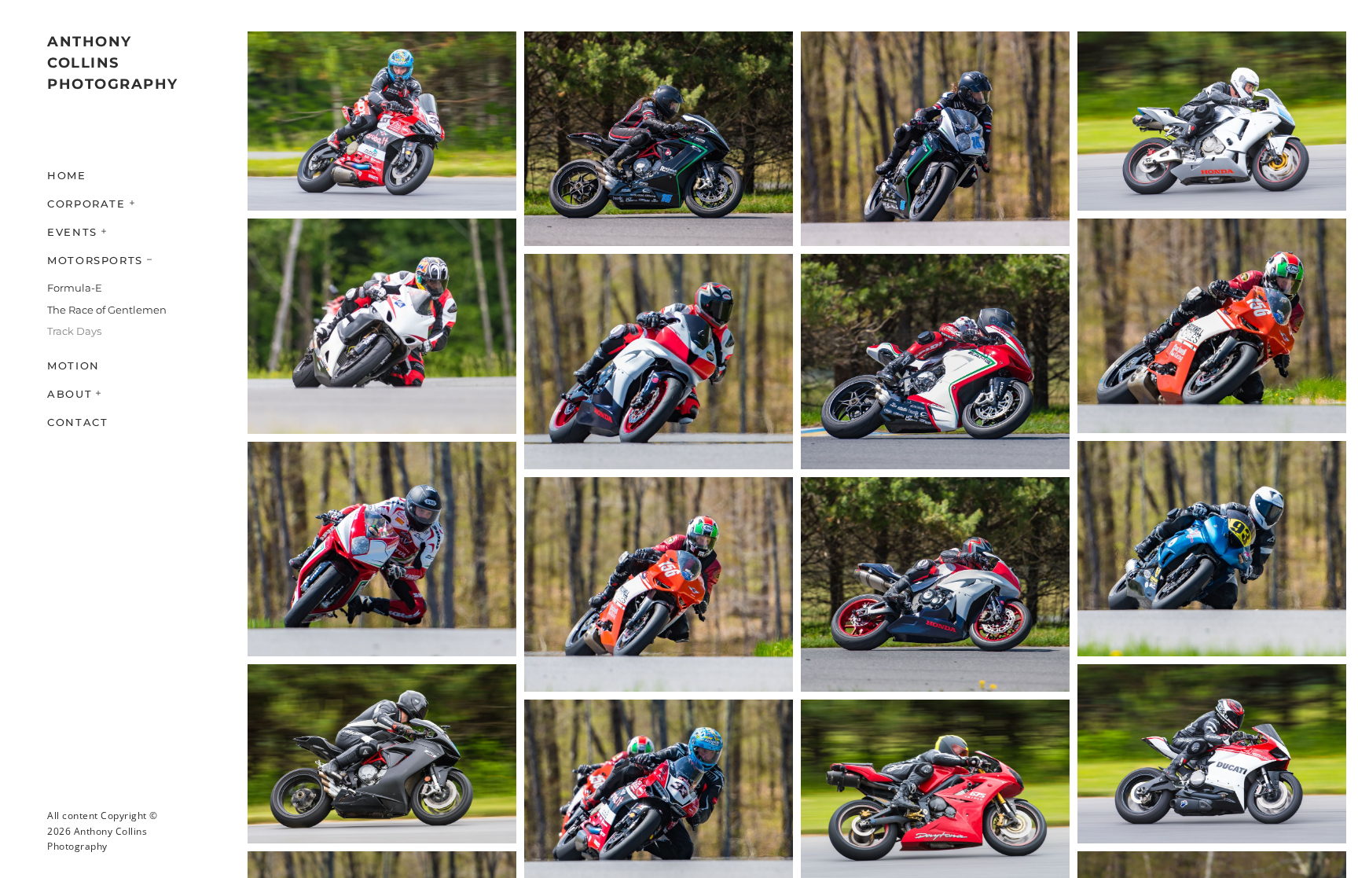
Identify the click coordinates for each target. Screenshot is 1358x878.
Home (66, 175)
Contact (77, 422)
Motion (73, 365)
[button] (133, 201)
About (69, 394)
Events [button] (72, 232)
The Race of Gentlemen (107, 309)
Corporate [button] (86, 203)
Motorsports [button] (95, 260)
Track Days (74, 331)
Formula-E (74, 287)
